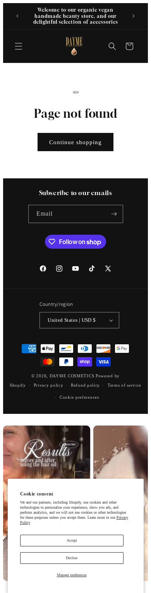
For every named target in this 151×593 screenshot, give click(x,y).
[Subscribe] (114, 214)
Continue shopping (75, 142)
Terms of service (124, 385)
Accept (72, 540)
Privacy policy (48, 385)
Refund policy (85, 385)
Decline (71, 558)
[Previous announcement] (17, 15)
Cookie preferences (79, 397)
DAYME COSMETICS (73, 375)
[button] (18, 46)
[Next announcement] (133, 15)
